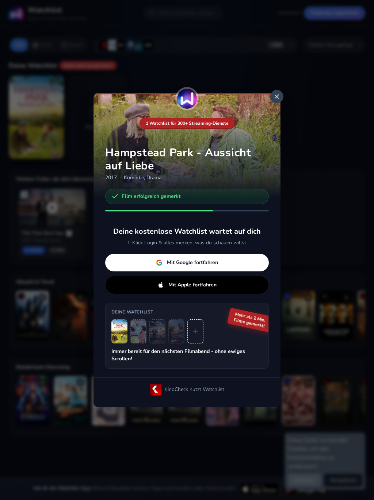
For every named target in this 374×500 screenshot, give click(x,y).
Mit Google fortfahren (192, 262)
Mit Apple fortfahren (192, 284)
